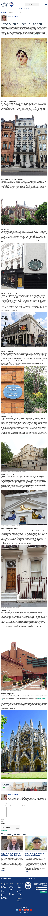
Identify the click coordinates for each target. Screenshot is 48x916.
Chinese (19, 890)
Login (18, 901)
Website (3, 823)
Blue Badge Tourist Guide (34, 34)
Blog (6, 12)
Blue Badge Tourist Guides (3, 893)
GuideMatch (12, 887)
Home (2, 12)
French (18, 886)
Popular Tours (27, 8)
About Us (3, 884)
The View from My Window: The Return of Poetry (34, 854)
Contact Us (3, 886)
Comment (3, 817)
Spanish (19, 893)
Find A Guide (20, 8)
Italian (18, 889)
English (19, 884)
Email (2, 821)
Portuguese (19, 891)
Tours (10, 886)
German (19, 887)
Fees (10, 892)
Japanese (19, 895)
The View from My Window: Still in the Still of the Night (11, 854)
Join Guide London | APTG (3, 889)
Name (2, 819)
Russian (19, 894)
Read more (3, 870)
